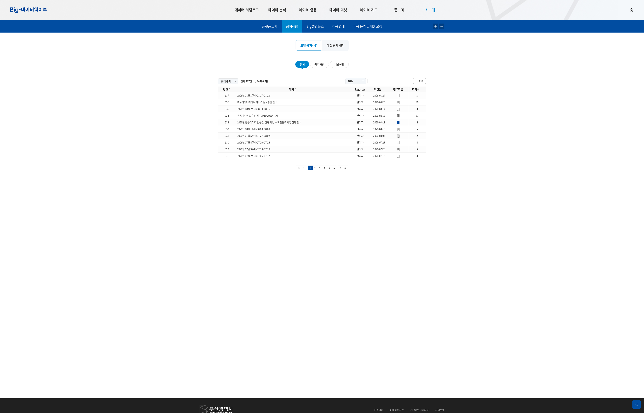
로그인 (631, 10)
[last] (345, 168)
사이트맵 (440, 410)
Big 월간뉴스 (315, 26)
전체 (302, 64)
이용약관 (378, 410)
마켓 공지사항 (335, 45)
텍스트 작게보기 (441, 26)
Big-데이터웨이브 (28, 10)
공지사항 (292, 26)
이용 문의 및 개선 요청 (367, 26)
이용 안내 (338, 26)
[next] (340, 168)
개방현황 (339, 64)
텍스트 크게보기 (435, 26)
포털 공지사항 (309, 45)
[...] (333, 168)
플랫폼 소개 (269, 26)
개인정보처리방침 (419, 410)
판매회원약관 (397, 410)
